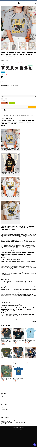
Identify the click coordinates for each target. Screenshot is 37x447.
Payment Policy (3, 411)
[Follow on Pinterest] (5, 423)
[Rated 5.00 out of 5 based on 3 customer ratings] (18, 58)
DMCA (2, 412)
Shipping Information (4, 409)
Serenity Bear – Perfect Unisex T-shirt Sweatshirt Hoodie (30, 341)
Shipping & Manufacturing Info (14, 115)
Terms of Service (3, 401)
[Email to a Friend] (7, 110)
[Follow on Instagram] (2, 423)
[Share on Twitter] (5, 110)
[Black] (2, 77)
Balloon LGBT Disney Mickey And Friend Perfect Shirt (18, 360)
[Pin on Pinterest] (8, 110)
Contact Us (2, 407)
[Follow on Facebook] (1, 423)
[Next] (34, 23)
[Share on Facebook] (3, 110)
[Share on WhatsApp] (1, 110)
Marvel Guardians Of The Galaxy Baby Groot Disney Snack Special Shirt (6, 341)
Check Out (12, 102)
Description (6, 115)
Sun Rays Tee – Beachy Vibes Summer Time (29, 360)
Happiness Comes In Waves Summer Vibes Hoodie (18, 341)
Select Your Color (4, 74)
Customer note (3, 85)
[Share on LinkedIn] (10, 110)
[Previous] (3, 23)
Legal (2, 414)
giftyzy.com (34, 321)
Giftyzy (8, 388)
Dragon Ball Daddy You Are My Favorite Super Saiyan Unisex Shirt (6, 360)
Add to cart (4, 102)
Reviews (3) (31, 115)
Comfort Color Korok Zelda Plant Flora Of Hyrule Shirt (6, 379)
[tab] (6, 116)
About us (2, 396)
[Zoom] (2, 40)
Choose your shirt (4, 64)
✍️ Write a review (32, 106)
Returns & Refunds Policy (5, 398)
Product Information (25, 115)
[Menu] (1, 3)
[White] (4, 77)
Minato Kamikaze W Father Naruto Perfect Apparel (18, 379)
